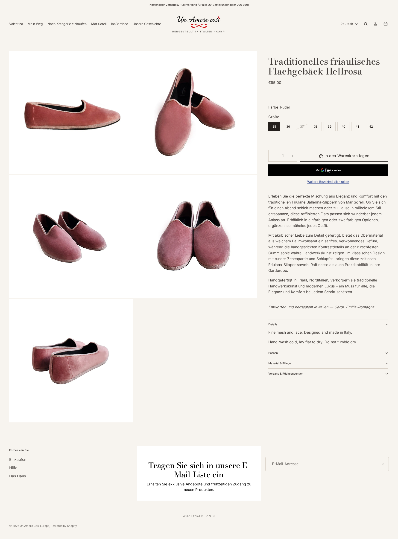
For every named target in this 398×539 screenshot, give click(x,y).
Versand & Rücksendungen (285, 373)
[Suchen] (366, 24)
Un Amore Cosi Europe (34, 526)
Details (272, 324)
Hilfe (13, 467)
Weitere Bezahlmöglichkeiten (328, 181)
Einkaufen (17, 459)
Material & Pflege (279, 363)
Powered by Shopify (64, 526)
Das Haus (17, 476)
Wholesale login (199, 516)
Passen (273, 353)
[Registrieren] (382, 464)
